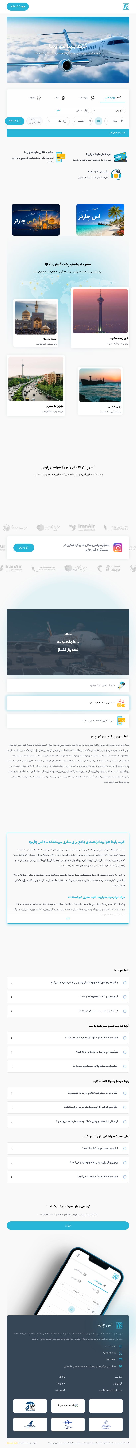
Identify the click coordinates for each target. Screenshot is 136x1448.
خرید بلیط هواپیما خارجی (111, 1390)
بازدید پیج (23, 548)
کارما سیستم (12, 1443)
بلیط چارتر (118, 1384)
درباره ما (61, 1384)
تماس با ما (60, 1390)
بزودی (68, 1226)
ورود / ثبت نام (18, 7)
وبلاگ (62, 1377)
